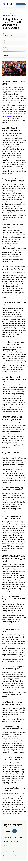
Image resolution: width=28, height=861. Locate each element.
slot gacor (8, 116)
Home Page (7, 837)
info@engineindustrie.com (12, 841)
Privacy (11, 855)
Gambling (12, 13)
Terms (16, 855)
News (7, 13)
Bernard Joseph (7, 35)
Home (3, 13)
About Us (5, 855)
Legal (21, 855)
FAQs (22, 837)
